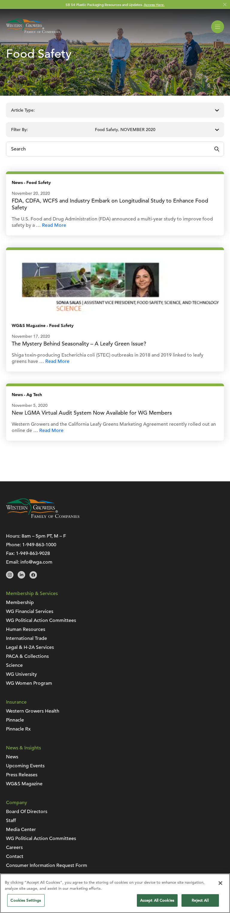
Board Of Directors (26, 812)
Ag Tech (34, 395)
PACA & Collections (27, 656)
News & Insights (23, 748)
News (17, 182)
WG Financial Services (29, 611)
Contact (14, 856)
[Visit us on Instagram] (9, 577)
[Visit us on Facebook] (33, 577)
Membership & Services (32, 594)
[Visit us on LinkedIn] (21, 577)
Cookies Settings (25, 900)
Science (14, 665)
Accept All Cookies (157, 900)
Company (16, 803)
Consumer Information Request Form (46, 865)
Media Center (21, 830)
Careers (14, 847)
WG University (21, 674)
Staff (11, 821)
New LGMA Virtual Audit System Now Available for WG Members (92, 412)
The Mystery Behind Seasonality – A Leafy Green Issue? (79, 343)
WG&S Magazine (29, 325)
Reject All (200, 900)
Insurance (16, 702)
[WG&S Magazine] (115, 283)
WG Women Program (29, 683)
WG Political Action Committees (41, 620)
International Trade (26, 638)
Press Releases (21, 775)
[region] (115, 893)
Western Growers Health (32, 711)
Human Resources (25, 629)
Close (224, 4)
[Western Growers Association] (33, 34)
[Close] (220, 883)
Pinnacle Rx (18, 729)
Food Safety (38, 182)
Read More (54, 225)
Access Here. (154, 4)
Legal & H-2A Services (30, 647)
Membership (20, 602)
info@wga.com (36, 562)
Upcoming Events (25, 766)
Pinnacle (15, 720)
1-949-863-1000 (39, 545)
